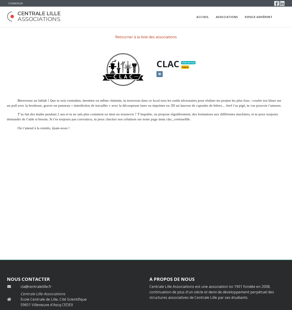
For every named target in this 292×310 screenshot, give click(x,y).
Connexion (15, 3)
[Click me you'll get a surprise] (280, 17)
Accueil (202, 17)
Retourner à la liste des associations (146, 36)
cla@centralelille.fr (36, 286)
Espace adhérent (259, 17)
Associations (227, 17)
